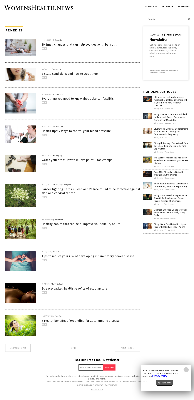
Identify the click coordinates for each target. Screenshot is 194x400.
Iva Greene (169, 138)
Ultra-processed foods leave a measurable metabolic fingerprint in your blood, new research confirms (170, 101)
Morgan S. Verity (171, 123)
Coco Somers (170, 178)
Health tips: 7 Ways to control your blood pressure (76, 131)
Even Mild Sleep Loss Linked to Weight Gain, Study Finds (169, 173)
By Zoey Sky (57, 40)
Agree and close (164, 382)
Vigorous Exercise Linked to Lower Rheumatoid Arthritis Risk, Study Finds (170, 213)
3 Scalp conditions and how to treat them (70, 74)
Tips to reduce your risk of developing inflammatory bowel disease (88, 256)
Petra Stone (169, 152)
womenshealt (184, 7)
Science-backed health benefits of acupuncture (74, 288)
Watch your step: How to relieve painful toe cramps (77, 160)
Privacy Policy (97, 389)
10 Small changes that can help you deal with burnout (79, 44)
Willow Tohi (169, 109)
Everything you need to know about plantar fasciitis (78, 98)
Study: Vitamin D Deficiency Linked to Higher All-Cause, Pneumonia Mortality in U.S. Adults (170, 117)
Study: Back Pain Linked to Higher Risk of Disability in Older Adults (170, 225)
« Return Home (18, 348)
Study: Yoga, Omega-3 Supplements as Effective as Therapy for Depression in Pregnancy (171, 132)
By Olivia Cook (58, 94)
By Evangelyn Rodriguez (62, 185)
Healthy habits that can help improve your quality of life (81, 224)
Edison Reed (170, 230)
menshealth (151, 7)
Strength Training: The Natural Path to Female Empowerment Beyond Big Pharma (171, 146)
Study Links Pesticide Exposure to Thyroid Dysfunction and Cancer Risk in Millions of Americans (170, 198)
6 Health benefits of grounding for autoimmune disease (81, 321)
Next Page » (127, 348)
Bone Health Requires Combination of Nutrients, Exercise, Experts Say (171, 185)
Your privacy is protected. (158, 70)
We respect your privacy (81, 381)
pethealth (167, 7)
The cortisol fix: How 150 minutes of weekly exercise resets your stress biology (171, 160)
